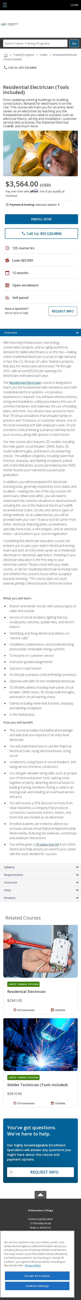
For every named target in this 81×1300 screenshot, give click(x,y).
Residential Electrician (25, 382)
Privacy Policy (33, 1265)
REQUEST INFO (63, 311)
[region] (37, 1264)
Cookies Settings (37, 1286)
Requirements (13, 875)
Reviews (10, 898)
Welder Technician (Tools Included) (37, 1084)
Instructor (10, 882)
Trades (43, 54)
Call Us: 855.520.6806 (20, 67)
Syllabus (9, 867)
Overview (10, 332)
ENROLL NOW (41, 219)
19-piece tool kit (47, 844)
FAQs (7, 890)
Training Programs (23, 54)
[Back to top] (40, 1210)
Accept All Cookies (37, 1276)
